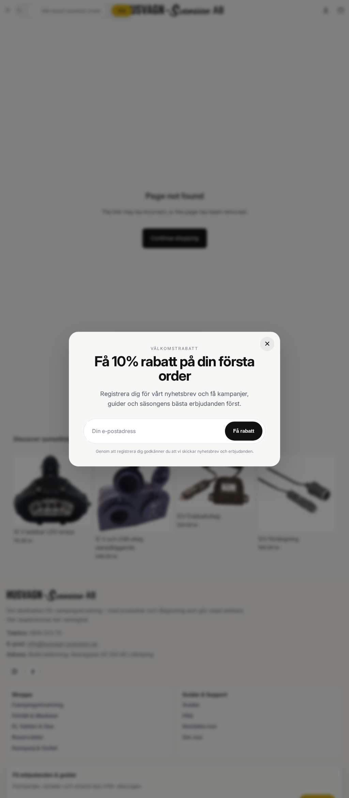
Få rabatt (243, 431)
